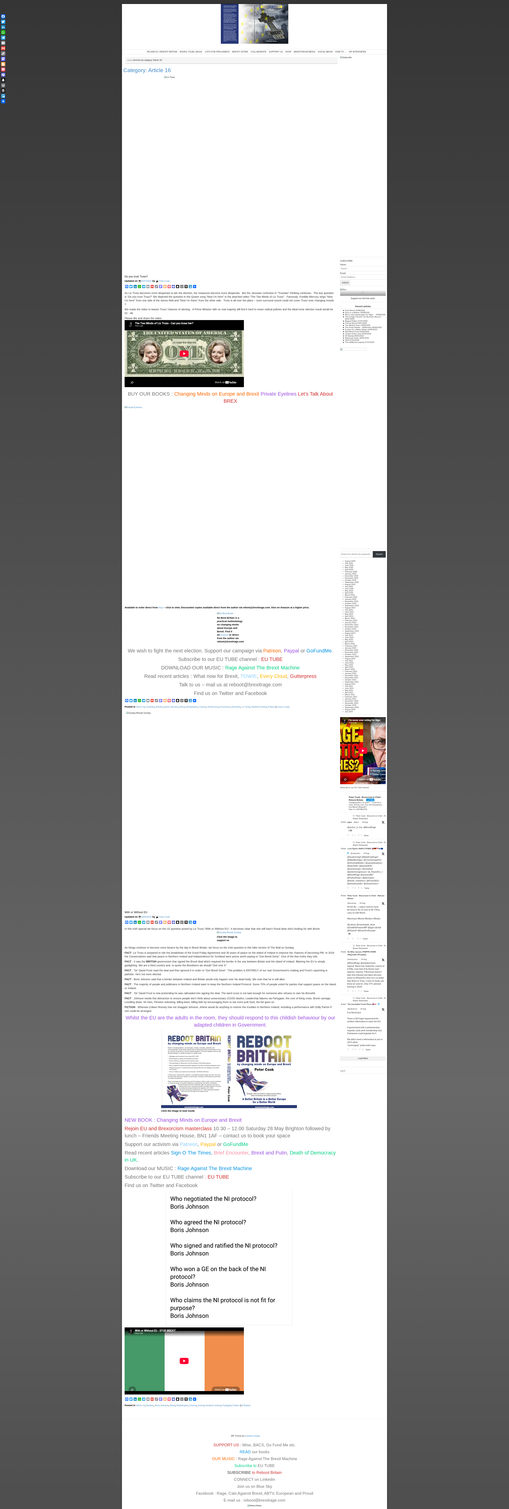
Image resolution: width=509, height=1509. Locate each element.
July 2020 (349, 711)
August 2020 (350, 709)
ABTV (269, 1493)
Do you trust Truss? (136, 276)
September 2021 (352, 682)
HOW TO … (340, 52)
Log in (342, 1071)
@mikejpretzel (352, 959)
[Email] (3, 43)
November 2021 (351, 678)
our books (260, 1452)
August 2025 (350, 584)
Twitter (226, 693)
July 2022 (349, 661)
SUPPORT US (276, 52)
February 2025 (351, 597)
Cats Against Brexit (245, 1493)
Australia (150, 707)
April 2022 (349, 667)
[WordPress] (3, 85)
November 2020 (351, 703)
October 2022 (350, 654)
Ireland (201, 1405)
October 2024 (350, 603)
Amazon (224, 635)
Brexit (182, 707)
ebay (160, 607)
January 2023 (350, 648)
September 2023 (352, 631)
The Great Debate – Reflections (358, 327)
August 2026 (350, 561)
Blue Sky (264, 1486)
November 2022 (351, 652)
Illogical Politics (351, 321)
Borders (159, 707)
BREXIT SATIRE (240, 52)
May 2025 (349, 591)
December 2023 (351, 625)
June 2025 (349, 589)
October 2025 (350, 580)
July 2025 (349, 586)
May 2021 (349, 690)
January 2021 (350, 699)
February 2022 (351, 671)
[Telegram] (3, 37)
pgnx (349, 822)
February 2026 (351, 572)
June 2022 (349, 663)
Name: (343, 264)
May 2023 (349, 639)
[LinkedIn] (3, 27)
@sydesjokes (355, 853)
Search (379, 554)
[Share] (3, 101)
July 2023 (349, 635)
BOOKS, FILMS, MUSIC (191, 52)
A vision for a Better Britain (356, 329)
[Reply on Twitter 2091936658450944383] (348, 888)
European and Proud (294, 1493)
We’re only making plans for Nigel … (360, 315)
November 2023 (351, 627)
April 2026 (349, 569)
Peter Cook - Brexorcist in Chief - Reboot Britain (365, 897)
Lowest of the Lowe (353, 334)
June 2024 (349, 612)
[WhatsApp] (3, 32)
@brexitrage (351, 903)
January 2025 (350, 599)
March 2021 (350, 695)
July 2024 (349, 610)
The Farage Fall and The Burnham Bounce (363, 317)
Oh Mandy (349, 336)
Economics (225, 707)
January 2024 (350, 622)
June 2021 (349, 688)
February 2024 (351, 620)
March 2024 (350, 618)
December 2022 (351, 650)
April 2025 (349, 593)
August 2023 (350, 633)
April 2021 (349, 692)
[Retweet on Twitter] (354, 816)
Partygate (226, 1405)
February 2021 (351, 697)
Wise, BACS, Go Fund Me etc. (269, 1445)
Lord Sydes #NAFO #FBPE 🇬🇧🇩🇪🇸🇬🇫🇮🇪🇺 (365, 849)
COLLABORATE (258, 52)
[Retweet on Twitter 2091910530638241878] (353, 938)
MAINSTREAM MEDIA (304, 52)
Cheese (202, 707)
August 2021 (350, 684)
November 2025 (351, 578)
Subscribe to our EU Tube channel (354, 787)
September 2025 (352, 582)
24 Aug (365, 822)
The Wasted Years (352, 325)
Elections (236, 707)
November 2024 (351, 601)
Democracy (213, 707)
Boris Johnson (171, 707)
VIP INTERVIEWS (357, 52)
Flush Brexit (350, 310)
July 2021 (349, 686)
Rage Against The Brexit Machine (267, 1459)
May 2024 (349, 614)
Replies (246, 1405)
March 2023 (350, 644)
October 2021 (350, 680)
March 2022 (350, 669)
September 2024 (352, 605)
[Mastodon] (3, 58)
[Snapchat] (3, 80)
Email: (343, 273)
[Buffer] (3, 90)
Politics (271, 707)
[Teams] (3, 74)
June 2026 (349, 565)
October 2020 (350, 705)
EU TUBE (266, 1465)
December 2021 (351, 675)
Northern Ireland (259, 707)
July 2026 (349, 563)
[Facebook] (3, 16)
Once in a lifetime (352, 312)
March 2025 (350, 595)
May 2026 (349, 567)
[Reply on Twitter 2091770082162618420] (348, 1049)
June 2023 (349, 637)
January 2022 (350, 673)
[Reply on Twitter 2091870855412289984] (348, 991)
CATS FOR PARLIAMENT (217, 52)
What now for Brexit (215, 676)
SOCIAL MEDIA (325, 52)
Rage (221, 1493)
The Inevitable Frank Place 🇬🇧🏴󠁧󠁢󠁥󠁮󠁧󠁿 (361, 1004)
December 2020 (351, 701)
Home (130, 60)
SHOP (288, 52)
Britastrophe (192, 707)
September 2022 (352, 656)
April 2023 (349, 642)
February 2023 (351, 646)
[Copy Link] (3, 53)
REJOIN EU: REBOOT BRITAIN (162, 52)
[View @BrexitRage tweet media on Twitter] (349, 933)
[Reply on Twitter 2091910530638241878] (348, 938)
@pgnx (356, 822)
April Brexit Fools (352, 332)
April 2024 (349, 616)
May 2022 (349, 665)
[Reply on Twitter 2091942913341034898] (348, 835)
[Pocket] (3, 69)
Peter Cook (164, 281)
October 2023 (350, 629)
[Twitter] (3, 21)
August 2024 (350, 608)
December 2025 (351, 576)
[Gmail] (3, 48)
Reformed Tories (352, 338)
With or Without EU (136, 912)
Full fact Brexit (351, 323)
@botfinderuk (352, 1009)
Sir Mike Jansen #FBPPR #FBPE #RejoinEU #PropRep (361, 953)
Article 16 (140, 707)
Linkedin (267, 1479)
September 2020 (352, 707)
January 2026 (350, 574)
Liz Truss (246, 707)
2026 (347, 340)
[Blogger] (3, 64)
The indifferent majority (354, 342)
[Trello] (3, 96)
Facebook (256, 693)
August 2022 (350, 658)
